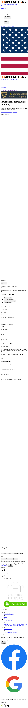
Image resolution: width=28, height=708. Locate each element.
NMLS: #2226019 (8, 620)
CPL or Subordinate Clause (7, 317)
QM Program (4, 309)
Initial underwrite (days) (6, 364)
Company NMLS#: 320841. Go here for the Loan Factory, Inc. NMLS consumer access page (15, 625)
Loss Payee (3, 312)
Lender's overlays (5, 357)
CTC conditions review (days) (8, 369)
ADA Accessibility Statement (10, 632)
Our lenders (3, 87)
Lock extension (4, 329)
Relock (2, 334)
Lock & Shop (4, 339)
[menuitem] (7, 17)
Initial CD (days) (5, 374)
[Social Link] (14, 670)
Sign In (2, 26)
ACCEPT (10, 565)
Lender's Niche (4, 346)
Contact (5, 617)
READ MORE (4, 565)
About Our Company (9, 614)
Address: (3, 108)
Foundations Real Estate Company (9, 90)
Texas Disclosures (8, 629)
